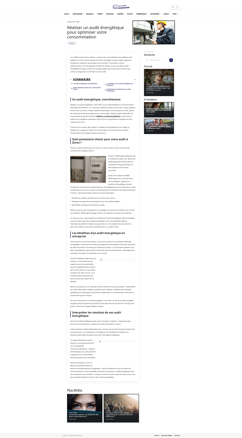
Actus (148, 84)
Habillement (73, 412)
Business (71, 43)
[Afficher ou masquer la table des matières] (113, 79)
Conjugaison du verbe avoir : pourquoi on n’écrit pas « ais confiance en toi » (158, 88)
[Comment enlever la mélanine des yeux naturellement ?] (84, 408)
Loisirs (108, 411)
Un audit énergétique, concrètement (85, 83)
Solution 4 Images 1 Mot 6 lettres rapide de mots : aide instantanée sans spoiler (158, 110)
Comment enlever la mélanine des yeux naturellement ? (84, 415)
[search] (173, 6)
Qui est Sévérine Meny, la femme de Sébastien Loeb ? (158, 127)
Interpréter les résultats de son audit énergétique (119, 90)
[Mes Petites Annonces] (121, 6)
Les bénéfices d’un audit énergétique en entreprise (120, 84)
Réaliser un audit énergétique (108, 116)
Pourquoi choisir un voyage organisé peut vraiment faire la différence (119, 414)
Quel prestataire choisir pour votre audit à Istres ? (87, 88)
